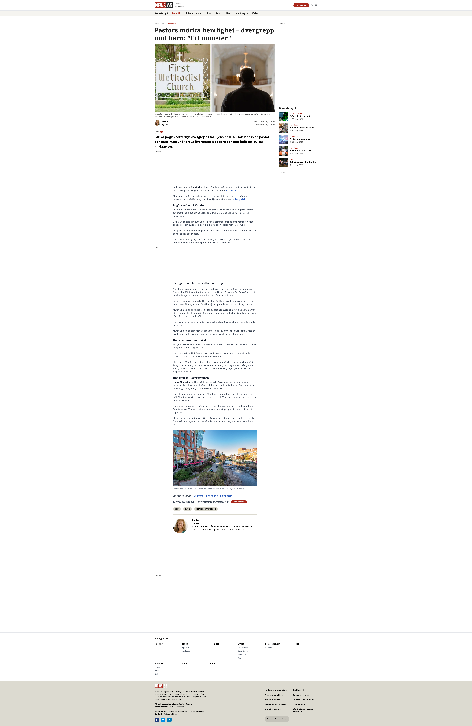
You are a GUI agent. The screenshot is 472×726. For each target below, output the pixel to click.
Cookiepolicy (299, 704)
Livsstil (241, 644)
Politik (157, 671)
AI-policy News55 (273, 709)
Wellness (186, 651)
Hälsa (209, 13)
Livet (228, 13)
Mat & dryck (242, 13)
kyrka (187, 509)
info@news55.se (170, 714)
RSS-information (272, 700)
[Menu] (315, 5)
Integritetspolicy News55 (276, 704)
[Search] (311, 5)
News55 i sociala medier (304, 700)
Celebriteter (243, 648)
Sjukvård (185, 648)
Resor (219, 13)
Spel (184, 663)
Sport (240, 658)
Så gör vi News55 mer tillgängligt (303, 710)
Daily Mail (240, 199)
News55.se (159, 24)
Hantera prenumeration (276, 690)
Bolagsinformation (301, 695)
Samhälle (177, 13)
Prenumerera (301, 5)
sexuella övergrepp (206, 509)
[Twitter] (163, 720)
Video (255, 13)
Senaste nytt (161, 13)
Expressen (231, 190)
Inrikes (157, 667)
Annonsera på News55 (275, 695)
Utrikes (158, 674)
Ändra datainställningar (277, 719)
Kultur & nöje (243, 651)
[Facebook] (157, 720)
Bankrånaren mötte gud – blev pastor (213, 496)
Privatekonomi (193, 13)
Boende (268, 648)
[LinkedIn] (169, 720)
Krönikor (214, 644)
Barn (177, 509)
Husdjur (159, 644)
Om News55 (298, 690)
